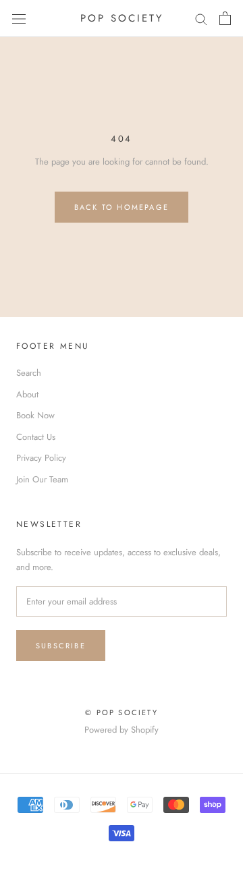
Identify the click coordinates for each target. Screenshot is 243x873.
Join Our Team (42, 479)
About (27, 394)
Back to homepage (121, 207)
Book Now (35, 415)
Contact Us (35, 436)
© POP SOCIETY (121, 712)
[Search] (201, 18)
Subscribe (61, 645)
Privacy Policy (41, 457)
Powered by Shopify (121, 729)
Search (28, 372)
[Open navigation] (19, 18)
